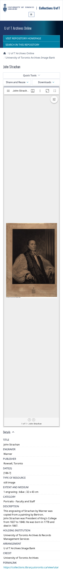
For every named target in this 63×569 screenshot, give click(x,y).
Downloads (44, 82)
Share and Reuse (15, 82)
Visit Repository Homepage (23, 38)
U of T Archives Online (21, 53)
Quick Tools (30, 75)
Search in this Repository (22, 44)
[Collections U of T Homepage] (4, 53)
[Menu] (31, 14)
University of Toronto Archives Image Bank (30, 57)
